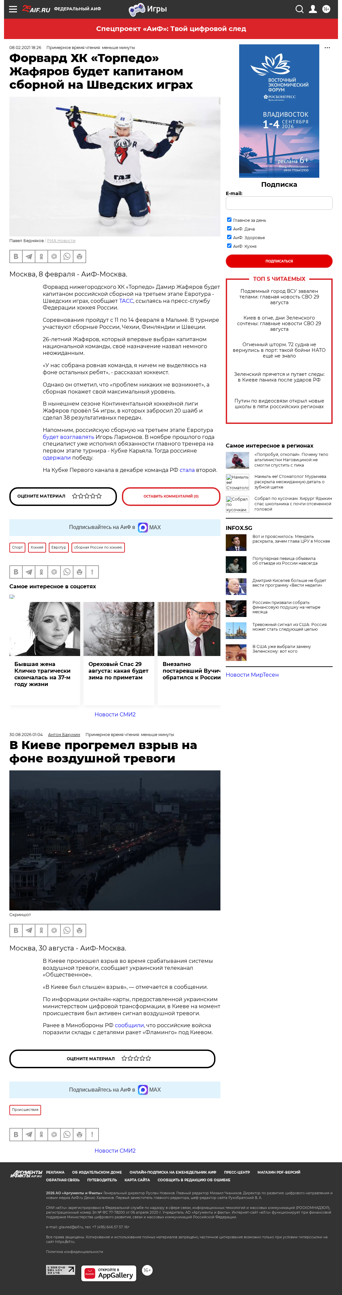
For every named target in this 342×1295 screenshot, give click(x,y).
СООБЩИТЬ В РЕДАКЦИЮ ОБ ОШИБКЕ (194, 1180)
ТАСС (126, 301)
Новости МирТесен (252, 675)
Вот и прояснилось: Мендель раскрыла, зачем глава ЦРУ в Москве (291, 539)
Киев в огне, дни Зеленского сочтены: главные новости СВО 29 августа (279, 323)
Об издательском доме (97, 1172)
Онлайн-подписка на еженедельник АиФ (173, 1172)
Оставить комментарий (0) (171, 496)
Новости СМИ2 (115, 714)
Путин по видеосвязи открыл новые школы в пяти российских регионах (279, 404)
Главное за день (249, 220)
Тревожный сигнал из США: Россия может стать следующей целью (289, 627)
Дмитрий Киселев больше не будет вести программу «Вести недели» (289, 583)
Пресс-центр (237, 1172)
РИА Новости (61, 240)
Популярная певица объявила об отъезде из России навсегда (285, 561)
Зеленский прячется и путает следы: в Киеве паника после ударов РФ (279, 377)
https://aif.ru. (65, 1242)
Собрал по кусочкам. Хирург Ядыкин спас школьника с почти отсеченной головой (293, 504)
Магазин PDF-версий (279, 1172)
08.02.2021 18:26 (25, 47)
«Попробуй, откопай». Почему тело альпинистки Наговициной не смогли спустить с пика (291, 460)
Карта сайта (137, 1180)
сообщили (129, 1025)
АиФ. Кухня (244, 246)
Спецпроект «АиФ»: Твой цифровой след (171, 29)
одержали (57, 458)
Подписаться (279, 261)
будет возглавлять (69, 437)
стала (187, 470)
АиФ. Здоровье (249, 237)
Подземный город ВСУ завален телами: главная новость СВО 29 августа (279, 296)
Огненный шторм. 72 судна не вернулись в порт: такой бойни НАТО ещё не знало (279, 350)
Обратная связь (62, 1180)
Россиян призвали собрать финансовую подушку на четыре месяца (286, 607)
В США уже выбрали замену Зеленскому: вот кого (281, 649)
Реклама (55, 1172)
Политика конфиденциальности (74, 1252)
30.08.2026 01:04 (26, 734)
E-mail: (234, 193)
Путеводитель (102, 1180)
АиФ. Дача (244, 228)
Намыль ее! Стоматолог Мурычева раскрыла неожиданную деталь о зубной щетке (290, 482)
